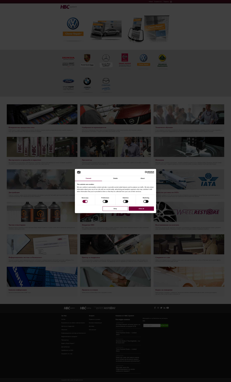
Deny (115, 208)
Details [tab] (115, 178)
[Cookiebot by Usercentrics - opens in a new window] (146, 172)
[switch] (105, 201)
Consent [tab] (88, 178)
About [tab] (143, 178)
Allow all (141, 208)
